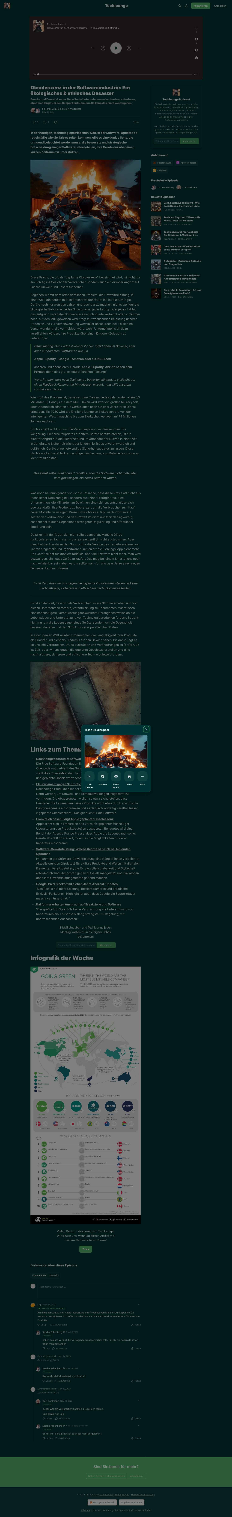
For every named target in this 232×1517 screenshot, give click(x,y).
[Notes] (129, 776)
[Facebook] (103, 776)
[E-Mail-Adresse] (116, 776)
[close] (146, 729)
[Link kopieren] (89, 776)
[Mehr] (142, 776)
